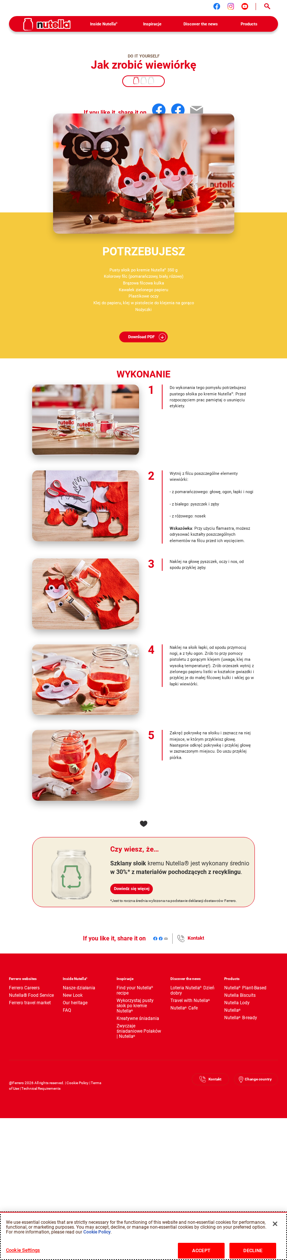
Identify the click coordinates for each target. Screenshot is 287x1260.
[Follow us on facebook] (216, 6)
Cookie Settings (23, 1250)
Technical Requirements (41, 1088)
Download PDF (141, 336)
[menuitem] (103, 24)
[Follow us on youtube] (244, 6)
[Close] (275, 1224)
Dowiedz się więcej (131, 888)
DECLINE (253, 1250)
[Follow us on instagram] (231, 6)
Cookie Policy (78, 1083)
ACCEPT (201, 1250)
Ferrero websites (23, 979)
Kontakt (196, 938)
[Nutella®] (47, 24)
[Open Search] (267, 6)
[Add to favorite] (143, 824)
